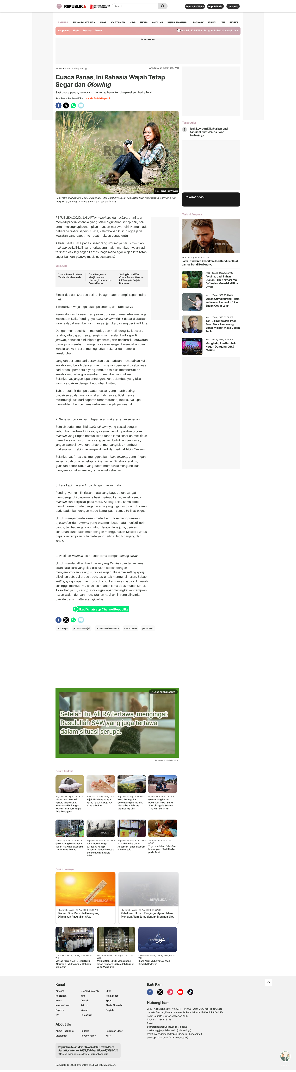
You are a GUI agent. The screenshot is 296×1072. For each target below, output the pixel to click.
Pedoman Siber (114, 1030)
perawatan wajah (81, 628)
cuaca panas (130, 628)
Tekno (98, 30)
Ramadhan (86, 1014)
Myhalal (87, 30)
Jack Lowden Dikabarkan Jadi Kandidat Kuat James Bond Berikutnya (208, 132)
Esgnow (60, 1010)
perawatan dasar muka (107, 628)
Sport (109, 1000)
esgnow (198, 22)
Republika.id (215, 6)
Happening (64, 30)
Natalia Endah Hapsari (98, 98)
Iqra (83, 995)
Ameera (69, 68)
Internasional (62, 1005)
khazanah (118, 22)
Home (59, 68)
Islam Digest (112, 995)
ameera (63, 22)
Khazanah (61, 995)
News (59, 1000)
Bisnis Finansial (178, 22)
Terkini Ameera (192, 214)
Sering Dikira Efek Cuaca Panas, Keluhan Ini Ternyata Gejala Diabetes (131, 279)
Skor (108, 990)
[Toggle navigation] (59, 6)
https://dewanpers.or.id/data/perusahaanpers (83, 1053)
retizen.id (233, 6)
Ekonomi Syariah (84, 22)
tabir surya (62, 628)
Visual (84, 1010)
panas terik (148, 628)
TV (223, 22)
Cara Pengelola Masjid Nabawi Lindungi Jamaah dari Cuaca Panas (101, 279)
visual (212, 22)
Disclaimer (61, 1035)
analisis (157, 22)
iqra (132, 22)
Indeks (234, 22)
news (143, 22)
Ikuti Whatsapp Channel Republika (103, 609)
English (110, 1010)
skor (103, 22)
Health (76, 30)
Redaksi (85, 1030)
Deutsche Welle (195, 6)
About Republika (65, 1030)
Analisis (85, 1000)
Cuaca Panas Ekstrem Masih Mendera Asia (70, 276)
